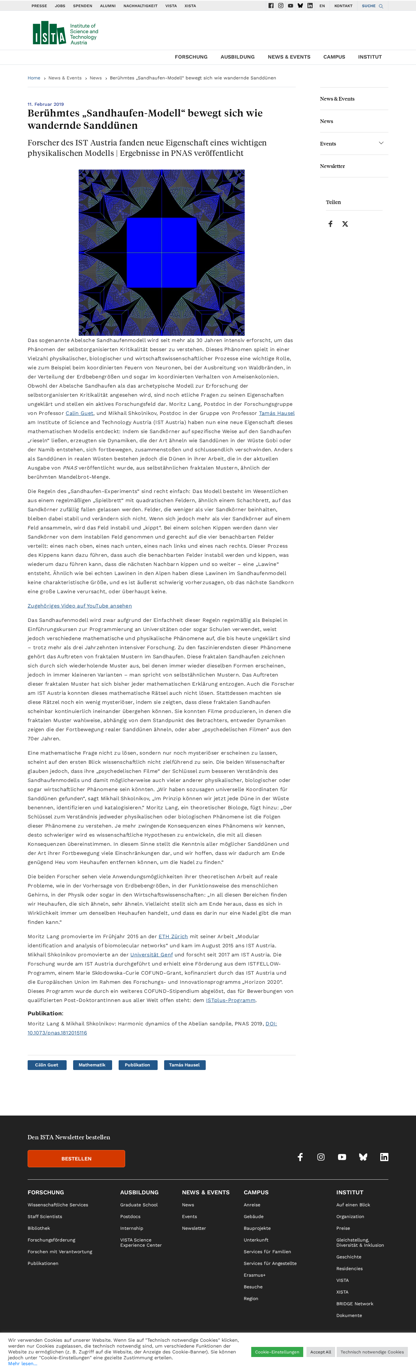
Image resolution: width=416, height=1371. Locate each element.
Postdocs (130, 1216)
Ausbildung (238, 57)
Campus (334, 57)
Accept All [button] (320, 1352)
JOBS (60, 6)
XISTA (190, 6)
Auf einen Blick (353, 1204)
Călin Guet (46, 1064)
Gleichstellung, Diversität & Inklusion (360, 1242)
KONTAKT (343, 6)
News (96, 77)
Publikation (137, 1064)
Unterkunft (256, 1239)
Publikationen (43, 1263)
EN (322, 6)
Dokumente (349, 1315)
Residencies (349, 1268)
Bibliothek (39, 1228)
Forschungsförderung (51, 1239)
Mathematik (92, 1064)
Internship (131, 1228)
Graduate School (139, 1204)
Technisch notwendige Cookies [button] (372, 1352)
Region (251, 1298)
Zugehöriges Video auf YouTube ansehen (80, 606)
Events (328, 143)
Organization (350, 1216)
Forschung (191, 57)
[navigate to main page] (65, 31)
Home (34, 77)
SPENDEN (82, 6)
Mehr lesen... (22, 1363)
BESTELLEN (76, 1159)
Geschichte (348, 1256)
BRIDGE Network (354, 1303)
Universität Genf (151, 955)
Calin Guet (79, 413)
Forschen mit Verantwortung (60, 1251)
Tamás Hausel (277, 413)
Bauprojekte (257, 1228)
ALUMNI (108, 6)
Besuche (253, 1286)
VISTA (171, 6)
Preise (343, 1228)
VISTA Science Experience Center (141, 1242)
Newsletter (332, 165)
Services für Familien (267, 1251)
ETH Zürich (173, 936)
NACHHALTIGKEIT (141, 6)
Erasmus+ (255, 1275)
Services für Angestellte (270, 1263)
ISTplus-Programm (230, 1000)
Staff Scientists (45, 1216)
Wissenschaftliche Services (58, 1204)
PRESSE (39, 6)
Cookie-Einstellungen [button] (277, 1352)
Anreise (252, 1204)
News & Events (289, 57)
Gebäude (254, 1216)
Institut (370, 57)
